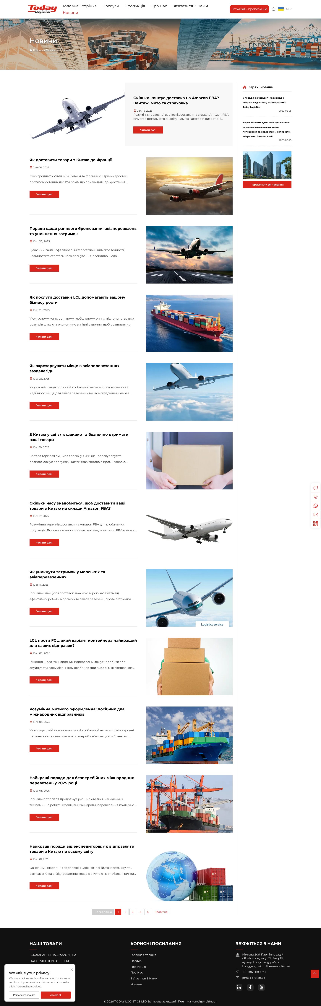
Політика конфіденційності (197, 1001)
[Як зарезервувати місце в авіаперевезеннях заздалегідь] (189, 392)
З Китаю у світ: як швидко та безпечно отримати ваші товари (79, 437)
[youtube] (261, 987)
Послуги (110, 6)
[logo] (42, 9)
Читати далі (148, 130)
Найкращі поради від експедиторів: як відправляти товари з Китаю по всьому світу (82, 849)
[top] (315, 974)
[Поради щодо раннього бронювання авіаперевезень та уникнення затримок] (189, 255)
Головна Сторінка (80, 6)
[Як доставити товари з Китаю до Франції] (189, 186)
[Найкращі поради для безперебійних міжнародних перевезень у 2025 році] (189, 804)
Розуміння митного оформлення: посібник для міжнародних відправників (77, 712)
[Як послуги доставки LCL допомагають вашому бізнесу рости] (189, 323)
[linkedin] (239, 987)
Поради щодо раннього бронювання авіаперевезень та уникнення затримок (83, 231)
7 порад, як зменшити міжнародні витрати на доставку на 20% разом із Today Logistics (264, 102)
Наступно (161, 912)
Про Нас (159, 6)
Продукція (134, 6)
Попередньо (103, 912)
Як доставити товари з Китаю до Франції (71, 160)
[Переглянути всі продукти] (267, 165)
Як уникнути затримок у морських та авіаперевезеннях (67, 574)
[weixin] (315, 523)
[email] (315, 514)
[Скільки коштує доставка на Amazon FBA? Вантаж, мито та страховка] (77, 114)
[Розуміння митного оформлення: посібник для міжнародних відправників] (189, 735)
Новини (70, 12)
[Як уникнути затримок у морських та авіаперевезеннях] (189, 598)
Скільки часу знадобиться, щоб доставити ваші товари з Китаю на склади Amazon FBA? (77, 506)
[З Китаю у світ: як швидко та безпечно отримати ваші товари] (189, 460)
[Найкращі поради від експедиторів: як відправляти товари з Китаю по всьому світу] (189, 872)
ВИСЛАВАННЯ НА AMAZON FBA (53, 955)
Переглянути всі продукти (267, 184)
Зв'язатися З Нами (190, 6)
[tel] (315, 496)
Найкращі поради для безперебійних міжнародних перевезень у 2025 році (82, 780)
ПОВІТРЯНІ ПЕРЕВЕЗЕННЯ (49, 961)
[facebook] (250, 987)
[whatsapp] (315, 505)
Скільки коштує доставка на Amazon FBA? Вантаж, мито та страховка (176, 100)
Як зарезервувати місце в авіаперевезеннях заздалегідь (74, 368)
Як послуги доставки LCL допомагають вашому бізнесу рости (77, 300)
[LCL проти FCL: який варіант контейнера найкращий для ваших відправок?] (189, 666)
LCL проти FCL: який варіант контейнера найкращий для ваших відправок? (83, 643)
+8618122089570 (254, 972)
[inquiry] (315, 487)
